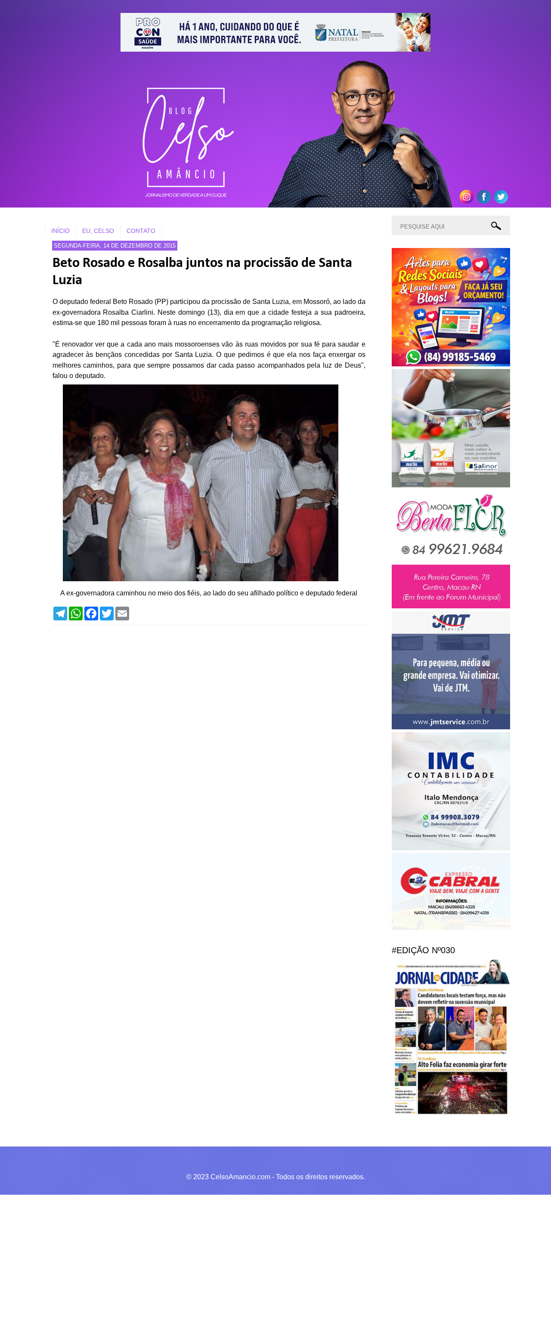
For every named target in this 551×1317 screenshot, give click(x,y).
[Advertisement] (258, 1254)
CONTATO (141, 230)
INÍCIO (60, 230)
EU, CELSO (98, 230)
